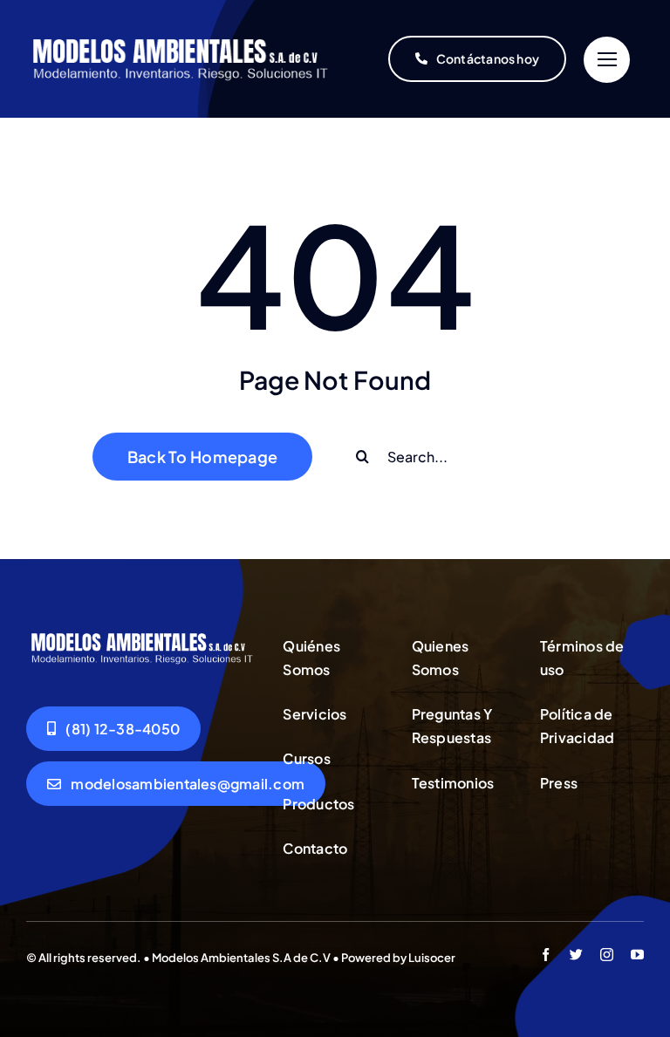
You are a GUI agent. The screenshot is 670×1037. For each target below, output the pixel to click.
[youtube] (637, 954)
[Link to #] (607, 60)
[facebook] (545, 954)
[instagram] (606, 954)
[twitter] (576, 954)
